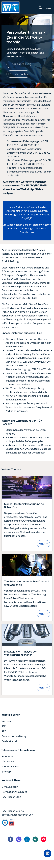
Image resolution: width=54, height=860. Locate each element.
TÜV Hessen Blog (11, 796)
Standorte (7, 756)
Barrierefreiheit (10, 741)
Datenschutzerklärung (14, 736)
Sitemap (6, 771)
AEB (4, 731)
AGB (4, 726)
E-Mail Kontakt (10, 786)
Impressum (8, 721)
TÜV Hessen (8, 761)
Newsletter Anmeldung (14, 791)
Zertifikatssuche (10, 766)
